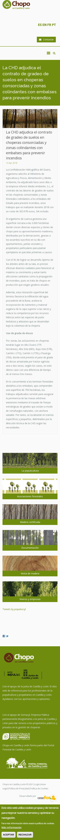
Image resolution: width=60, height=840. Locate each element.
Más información (12, 827)
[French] (49, 26)
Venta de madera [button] (30, 573)
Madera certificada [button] (30, 522)
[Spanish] (40, 26)
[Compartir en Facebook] (3, 635)
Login (37, 784)
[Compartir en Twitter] (7, 635)
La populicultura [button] (30, 470)
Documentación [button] (30, 547)
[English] (44, 26)
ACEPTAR (8, 834)
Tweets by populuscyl (14, 609)
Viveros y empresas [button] (30, 599)
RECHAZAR (25, 834)
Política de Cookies (39, 788)
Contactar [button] (48, 39)
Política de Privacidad (19, 788)
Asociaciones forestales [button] (30, 496)
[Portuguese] (54, 26)
